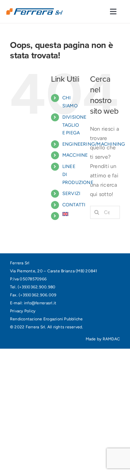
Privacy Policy (22, 311)
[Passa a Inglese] (71, 214)
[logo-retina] (34, 11)
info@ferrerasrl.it (40, 303)
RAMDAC (111, 339)
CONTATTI (74, 205)
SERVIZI (71, 193)
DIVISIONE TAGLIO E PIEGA (74, 125)
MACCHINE (75, 155)
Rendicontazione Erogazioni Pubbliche (46, 319)
